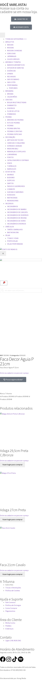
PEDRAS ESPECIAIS (14, 134)
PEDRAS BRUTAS (13, 128)
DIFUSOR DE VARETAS (15, 68)
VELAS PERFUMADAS (15, 244)
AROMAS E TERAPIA (13, 62)
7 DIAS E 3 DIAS (12, 238)
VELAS (7, 235)
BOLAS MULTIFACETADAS (16, 102)
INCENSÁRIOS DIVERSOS (16, 224)
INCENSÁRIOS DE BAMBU (16, 209)
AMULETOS (9, 42)
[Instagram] (9, 659)
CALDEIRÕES (12, 97)
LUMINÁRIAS (12, 154)
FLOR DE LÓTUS (13, 111)
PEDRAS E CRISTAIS (14, 131)
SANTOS (10, 183)
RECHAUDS (11, 76)
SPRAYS (10, 74)
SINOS (9, 163)
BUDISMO (11, 177)
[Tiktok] (14, 659)
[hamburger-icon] (2, 35)
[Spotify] (20, 659)
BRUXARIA (9, 91)
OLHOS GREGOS (13, 59)
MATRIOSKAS (12, 198)
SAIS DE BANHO (13, 79)
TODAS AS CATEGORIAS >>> (16, 39)
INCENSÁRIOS (12, 206)
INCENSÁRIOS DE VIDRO (16, 221)
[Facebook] (3, 659)
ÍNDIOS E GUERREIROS (16, 186)
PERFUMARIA (12, 85)
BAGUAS (10, 45)
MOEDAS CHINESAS (14, 50)
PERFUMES (13, 88)
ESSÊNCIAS (11, 71)
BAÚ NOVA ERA (13, 232)
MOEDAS (10, 48)
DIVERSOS (11, 108)
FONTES (10, 157)
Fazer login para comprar (13, 464)
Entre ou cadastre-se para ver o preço (14, 373)
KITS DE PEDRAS (13, 123)
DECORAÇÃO (10, 137)
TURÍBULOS (11, 166)
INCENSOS (9, 203)
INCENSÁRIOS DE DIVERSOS (17, 215)
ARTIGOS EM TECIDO (15, 140)
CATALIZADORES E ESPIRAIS (18, 160)
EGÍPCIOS (11, 180)
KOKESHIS (11, 195)
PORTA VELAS (12, 241)
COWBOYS (11, 189)
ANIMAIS (10, 174)
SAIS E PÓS (11, 82)
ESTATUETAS (10, 172)
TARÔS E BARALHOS (15, 229)
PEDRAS (8, 117)
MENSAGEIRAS (12, 200)
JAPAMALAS (11, 56)
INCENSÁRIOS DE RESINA (17, 218)
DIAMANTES (11, 105)
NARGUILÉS (11, 169)
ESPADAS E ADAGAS (14, 146)
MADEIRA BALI (12, 148)
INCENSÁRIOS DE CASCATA (17, 212)
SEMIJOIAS (11, 53)
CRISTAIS (8, 100)
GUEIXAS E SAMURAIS (15, 192)
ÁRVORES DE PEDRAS (15, 120)
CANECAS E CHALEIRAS (16, 143)
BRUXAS (10, 94)
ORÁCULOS (9, 226)
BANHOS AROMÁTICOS (16, 65)
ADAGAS (22, 355)
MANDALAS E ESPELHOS (16, 151)
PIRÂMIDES (11, 114)
